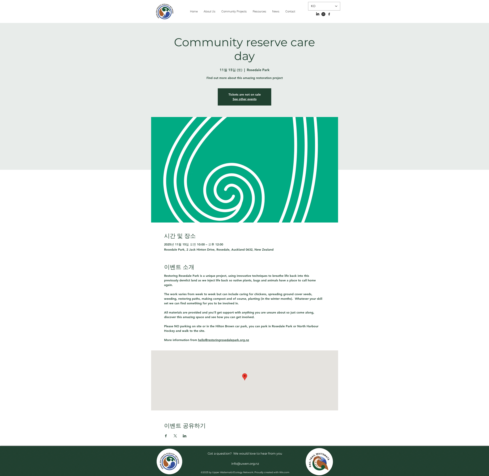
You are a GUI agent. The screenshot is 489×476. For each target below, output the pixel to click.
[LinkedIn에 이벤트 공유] (184, 435)
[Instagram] (323, 14)
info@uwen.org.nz (245, 463)
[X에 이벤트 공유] (175, 435)
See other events (245, 99)
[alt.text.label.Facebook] (329, 14)
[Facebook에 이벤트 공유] (166, 435)
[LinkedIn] (318, 14)
